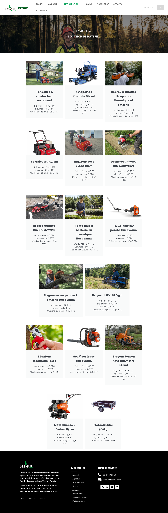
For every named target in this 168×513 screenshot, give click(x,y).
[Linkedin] (117, 487)
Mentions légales (80, 497)
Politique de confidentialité (78, 501)
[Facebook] (102, 487)
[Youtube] (112, 487)
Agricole (52, 4)
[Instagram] (107, 487)
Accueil (40, 4)
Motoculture (71, 4)
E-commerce (103, 4)
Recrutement (78, 494)
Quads (88, 4)
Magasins (40, 11)
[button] (54, 4)
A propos (117, 4)
